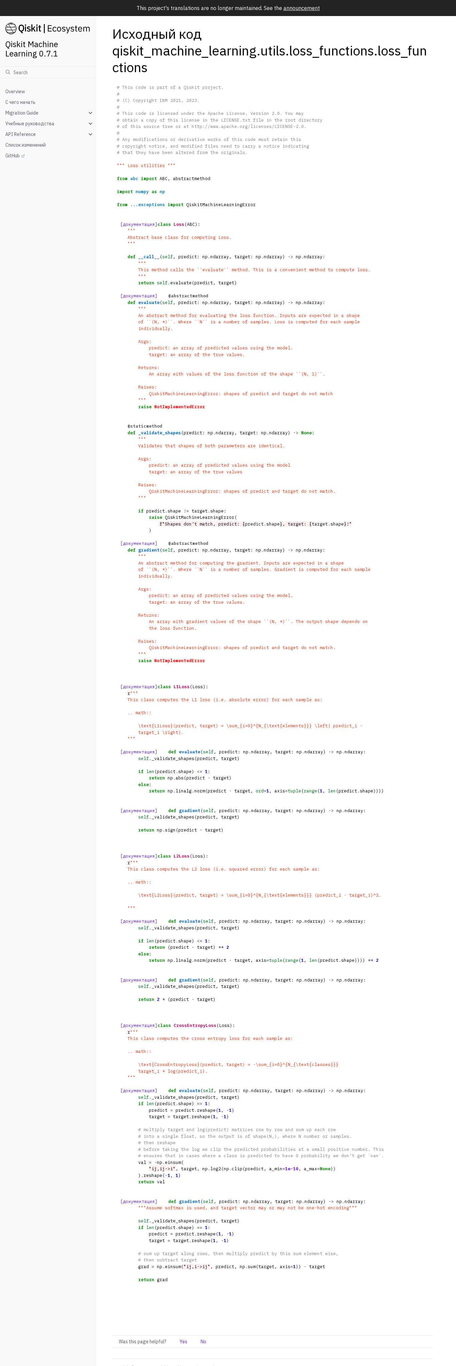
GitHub (12, 156)
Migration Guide (21, 113)
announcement (301, 8)
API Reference (20, 134)
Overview (15, 92)
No (203, 1342)
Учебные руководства (29, 124)
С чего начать (20, 102)
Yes (183, 1342)
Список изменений (25, 145)
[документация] (139, 224)
